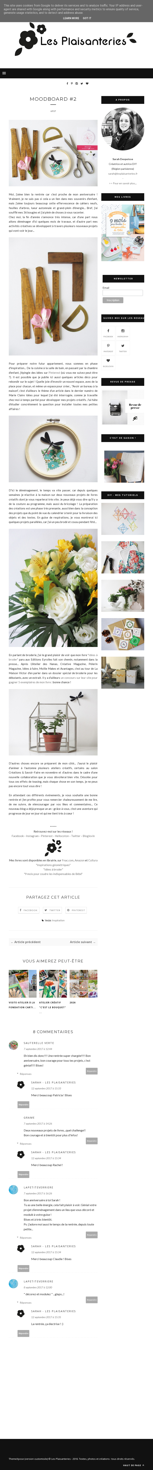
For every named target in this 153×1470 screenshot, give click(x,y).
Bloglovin (89, 836)
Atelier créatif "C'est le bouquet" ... (52, 1007)
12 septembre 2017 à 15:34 (46, 1158)
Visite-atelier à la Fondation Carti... (22, 1005)
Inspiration (58, 920)
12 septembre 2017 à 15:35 (46, 1317)
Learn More (71, 18)
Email (106, 287)
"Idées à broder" (53, 869)
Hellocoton (62, 836)
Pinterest (54, 372)
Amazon (80, 860)
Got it (87, 18)
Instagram (32, 836)
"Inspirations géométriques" (53, 865)
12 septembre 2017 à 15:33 (46, 1088)
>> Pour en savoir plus (122, 183)
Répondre (92, 1071)
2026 (73, 1002)
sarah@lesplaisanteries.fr (123, 173)
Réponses (26, 1073)
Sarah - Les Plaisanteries (53, 1082)
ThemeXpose (16, 1459)
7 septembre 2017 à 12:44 (38, 1048)
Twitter (75, 836)
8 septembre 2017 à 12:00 (38, 1287)
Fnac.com (68, 860)
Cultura (93, 860)
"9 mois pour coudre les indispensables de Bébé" (53, 874)
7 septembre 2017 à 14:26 (38, 1123)
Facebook (18, 836)
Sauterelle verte (39, 1043)
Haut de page (132, 1465)
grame (29, 1117)
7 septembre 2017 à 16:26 (38, 1193)
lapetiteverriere (38, 1187)
